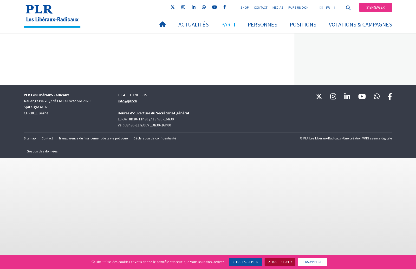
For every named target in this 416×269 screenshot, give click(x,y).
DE (321, 7)
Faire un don (298, 7)
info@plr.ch (127, 100)
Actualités (193, 24)
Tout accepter (246, 262)
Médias (278, 7)
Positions (303, 24)
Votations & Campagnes (360, 24)
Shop (244, 7)
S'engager (375, 7)
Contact (261, 7)
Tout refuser (281, 262)
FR (328, 7)
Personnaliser (313, 262)
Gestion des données (42, 151)
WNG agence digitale (377, 138)
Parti (228, 24)
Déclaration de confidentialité (155, 138)
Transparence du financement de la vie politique (93, 138)
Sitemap (30, 138)
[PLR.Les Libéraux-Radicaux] (54, 10)
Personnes (262, 24)
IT (334, 7)
